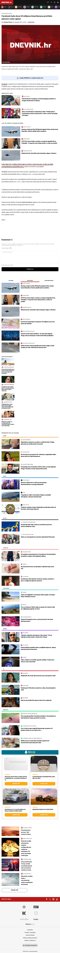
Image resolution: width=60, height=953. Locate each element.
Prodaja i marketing (30, 932)
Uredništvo (30, 929)
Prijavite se (30, 269)
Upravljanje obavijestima (31, 945)
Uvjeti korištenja (30, 935)
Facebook (4, 84)
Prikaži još (14, 890)
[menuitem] (54, 2)
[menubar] (54, 2)
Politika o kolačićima (30, 940)
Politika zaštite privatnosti (30, 937)
